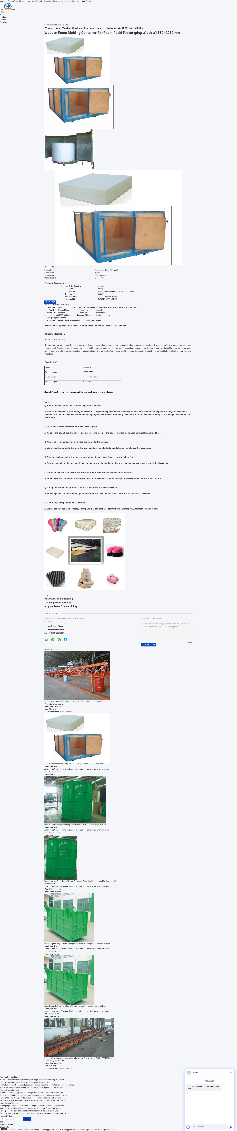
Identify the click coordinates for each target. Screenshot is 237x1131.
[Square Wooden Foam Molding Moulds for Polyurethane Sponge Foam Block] (77, 738)
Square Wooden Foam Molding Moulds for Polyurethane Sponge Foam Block (74, 764)
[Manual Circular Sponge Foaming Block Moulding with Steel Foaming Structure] (75, 799)
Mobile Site (6, 1127)
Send (27, 1119)
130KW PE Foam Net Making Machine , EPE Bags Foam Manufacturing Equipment (32, 1080)
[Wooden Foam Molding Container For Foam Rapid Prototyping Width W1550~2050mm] (77, 60)
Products (3, 17)
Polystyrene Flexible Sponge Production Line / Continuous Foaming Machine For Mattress (35, 1095)
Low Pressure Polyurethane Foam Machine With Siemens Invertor (26, 1082)
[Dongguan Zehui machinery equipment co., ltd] (8, 6)
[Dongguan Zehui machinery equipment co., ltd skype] (65, 639)
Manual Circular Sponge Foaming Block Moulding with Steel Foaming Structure (75, 825)
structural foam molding (58, 598)
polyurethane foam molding (60, 606)
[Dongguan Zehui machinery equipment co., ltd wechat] (59, 640)
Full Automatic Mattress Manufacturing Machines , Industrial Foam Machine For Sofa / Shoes (37, 1085)
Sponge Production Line (9, 1090)
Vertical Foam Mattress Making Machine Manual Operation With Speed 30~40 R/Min (33, 1100)
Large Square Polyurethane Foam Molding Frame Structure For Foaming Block (75, 1006)
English (89, 1)
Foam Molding (62, 25)
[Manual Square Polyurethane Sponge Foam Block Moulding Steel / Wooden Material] (69, 917)
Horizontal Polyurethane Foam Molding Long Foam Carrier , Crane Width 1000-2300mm (78, 1058)
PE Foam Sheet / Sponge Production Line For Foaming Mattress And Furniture (30, 1098)
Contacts (4, 20)
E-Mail (2, 1124)
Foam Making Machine (9, 1077)
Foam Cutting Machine (9, 1103)
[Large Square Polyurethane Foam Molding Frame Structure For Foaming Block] (69, 980)
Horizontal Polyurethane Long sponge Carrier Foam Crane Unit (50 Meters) (73, 701)
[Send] (231, 1127)
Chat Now (4, 22)
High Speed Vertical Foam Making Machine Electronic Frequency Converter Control (32, 1087)
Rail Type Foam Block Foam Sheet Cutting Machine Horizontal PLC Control (29, 1111)
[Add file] (188, 1127)
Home (2, 12)
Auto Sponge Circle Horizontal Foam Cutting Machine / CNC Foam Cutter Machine (32, 1106)
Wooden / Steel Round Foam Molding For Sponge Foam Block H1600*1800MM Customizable (80, 881)
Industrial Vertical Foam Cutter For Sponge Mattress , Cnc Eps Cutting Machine (31, 1108)
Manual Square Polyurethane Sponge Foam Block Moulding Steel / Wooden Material (77, 944)
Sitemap (9, 1124)
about (2, 14)
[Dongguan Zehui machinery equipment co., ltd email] (46, 639)
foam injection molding (57, 602)
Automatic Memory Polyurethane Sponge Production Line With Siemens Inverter (31, 1093)
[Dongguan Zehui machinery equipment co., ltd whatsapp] (52, 639)
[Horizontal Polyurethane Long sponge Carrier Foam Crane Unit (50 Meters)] (77, 675)
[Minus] (230, 1072)
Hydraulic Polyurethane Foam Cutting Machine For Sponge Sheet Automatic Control (33, 1113)
